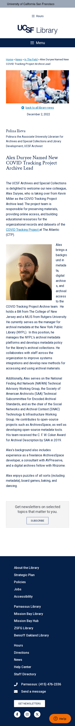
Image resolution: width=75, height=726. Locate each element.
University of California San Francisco (30, 4)
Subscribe (37, 520)
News (18, 59)
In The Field (31, 59)
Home (9, 59)
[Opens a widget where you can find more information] (60, 719)
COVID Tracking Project (22, 230)
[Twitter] (37, 714)
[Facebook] (17, 714)
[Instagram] (27, 714)
